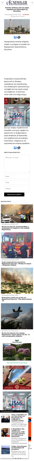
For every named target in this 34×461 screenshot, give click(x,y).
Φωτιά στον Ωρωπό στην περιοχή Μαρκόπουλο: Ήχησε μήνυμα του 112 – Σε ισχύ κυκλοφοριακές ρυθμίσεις (16, 334)
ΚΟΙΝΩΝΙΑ (26, 14)
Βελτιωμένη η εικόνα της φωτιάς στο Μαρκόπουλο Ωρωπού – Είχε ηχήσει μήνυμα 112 (17, 299)
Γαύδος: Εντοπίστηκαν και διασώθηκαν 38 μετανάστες (19, 448)
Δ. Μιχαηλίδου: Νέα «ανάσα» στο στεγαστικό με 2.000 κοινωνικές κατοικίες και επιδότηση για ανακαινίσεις (18, 432)
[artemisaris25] (17, 351)
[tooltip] (15, 37)
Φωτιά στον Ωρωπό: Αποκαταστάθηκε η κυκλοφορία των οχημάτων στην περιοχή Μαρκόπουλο (15, 228)
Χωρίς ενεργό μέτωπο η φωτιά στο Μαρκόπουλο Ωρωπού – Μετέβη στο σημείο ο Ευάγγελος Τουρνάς (16, 263)
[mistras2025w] (17, 101)
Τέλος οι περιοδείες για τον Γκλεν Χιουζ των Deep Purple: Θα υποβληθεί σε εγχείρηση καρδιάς (19, 417)
